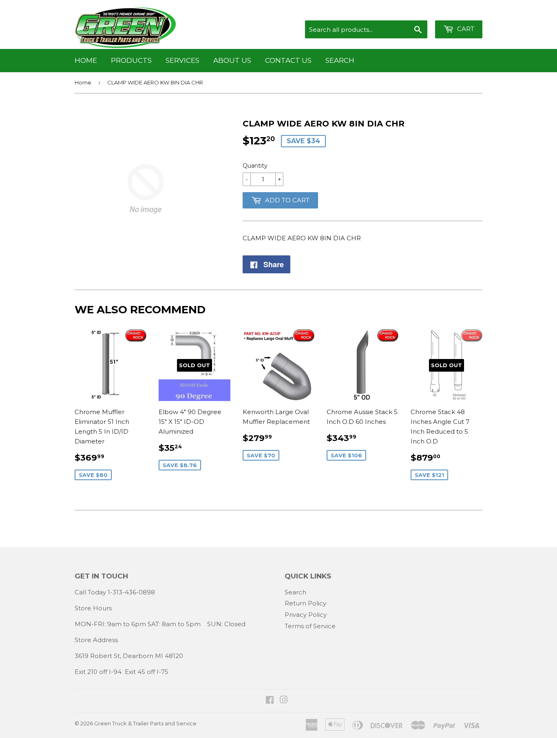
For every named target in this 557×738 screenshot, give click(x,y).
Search (339, 60)
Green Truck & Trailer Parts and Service (145, 723)
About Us (232, 60)
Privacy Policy (306, 614)
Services (182, 60)
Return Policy (305, 603)
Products (131, 60)
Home (86, 60)
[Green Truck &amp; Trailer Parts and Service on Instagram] (284, 701)
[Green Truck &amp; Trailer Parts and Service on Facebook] (269, 701)
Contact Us (288, 60)
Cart (464, 29)
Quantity (255, 165)
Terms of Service (310, 626)
